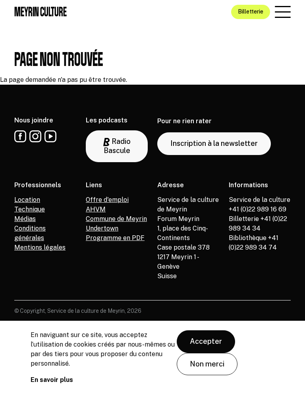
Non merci (207, 364)
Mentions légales (40, 247)
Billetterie (250, 11)
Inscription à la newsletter (214, 143)
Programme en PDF (115, 238)
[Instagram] (35, 136)
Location (27, 200)
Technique (29, 209)
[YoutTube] (50, 136)
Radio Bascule (117, 146)
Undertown (102, 228)
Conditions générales (30, 233)
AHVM (96, 209)
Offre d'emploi (107, 200)
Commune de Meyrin (116, 219)
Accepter (206, 341)
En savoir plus (52, 380)
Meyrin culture (40, 11)
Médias (25, 219)
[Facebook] (20, 136)
